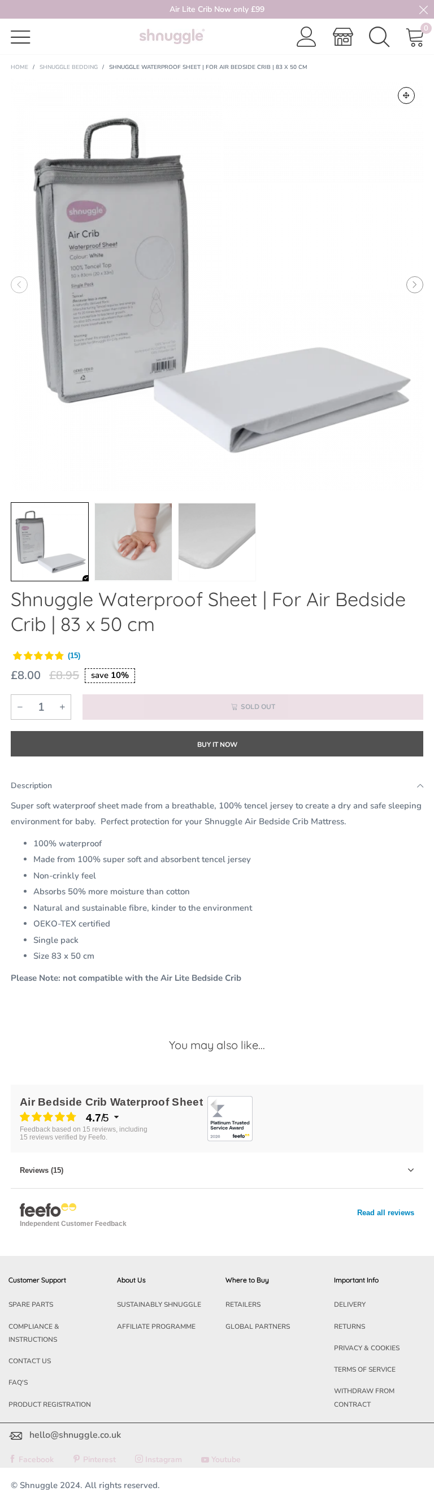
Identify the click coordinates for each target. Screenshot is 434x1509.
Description (31, 785)
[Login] (307, 37)
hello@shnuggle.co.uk (75, 1435)
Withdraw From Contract (364, 1397)
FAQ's (18, 1382)
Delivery (350, 1304)
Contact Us (29, 1361)
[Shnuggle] (172, 36)
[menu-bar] (27, 36)
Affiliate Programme (156, 1326)
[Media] (406, 95)
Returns (349, 1326)
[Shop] (343, 37)
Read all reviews (385, 1212)
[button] (19, 284)
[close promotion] (423, 9)
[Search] (379, 37)
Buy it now (217, 744)
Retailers (243, 1304)
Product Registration (49, 1404)
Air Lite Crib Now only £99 (217, 9)
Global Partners (257, 1326)
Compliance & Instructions (33, 1333)
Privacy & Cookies (367, 1348)
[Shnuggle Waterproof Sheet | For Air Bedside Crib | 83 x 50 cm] (217, 285)
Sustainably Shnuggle (159, 1304)
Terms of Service (365, 1369)
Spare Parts (30, 1304)
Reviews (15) (41, 1170)
